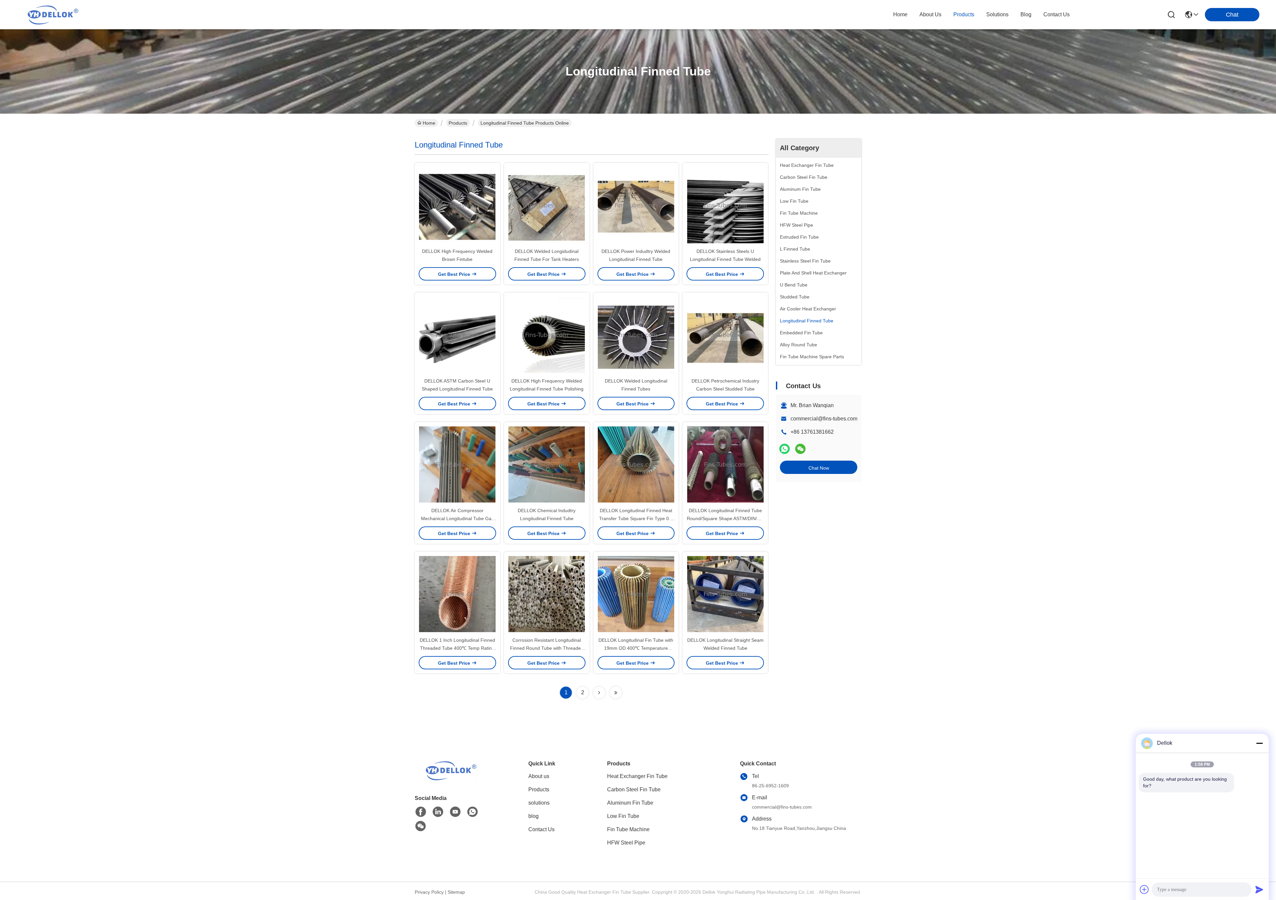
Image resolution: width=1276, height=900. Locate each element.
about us (930, 14)
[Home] (451, 778)
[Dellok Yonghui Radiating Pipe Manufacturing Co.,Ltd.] (53, 15)
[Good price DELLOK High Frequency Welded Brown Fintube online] (457, 205)
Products (458, 123)
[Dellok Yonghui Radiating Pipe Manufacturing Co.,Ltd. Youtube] (455, 812)
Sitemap (456, 892)
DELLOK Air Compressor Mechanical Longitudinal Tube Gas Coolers (457, 518)
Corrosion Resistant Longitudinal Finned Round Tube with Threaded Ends (547, 648)
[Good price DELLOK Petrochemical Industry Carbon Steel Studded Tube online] (725, 334)
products (963, 14)
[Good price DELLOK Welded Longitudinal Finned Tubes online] (636, 334)
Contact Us (541, 829)
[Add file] (1144, 889)
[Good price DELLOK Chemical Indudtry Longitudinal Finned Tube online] (546, 464)
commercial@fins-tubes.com (824, 418)
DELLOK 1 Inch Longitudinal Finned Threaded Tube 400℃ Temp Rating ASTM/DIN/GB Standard (457, 648)
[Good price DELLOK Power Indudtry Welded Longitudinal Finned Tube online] (636, 205)
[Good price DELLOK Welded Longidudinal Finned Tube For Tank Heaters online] (546, 205)
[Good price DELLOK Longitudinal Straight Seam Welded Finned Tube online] (725, 594)
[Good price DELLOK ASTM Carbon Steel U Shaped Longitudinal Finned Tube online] (457, 334)
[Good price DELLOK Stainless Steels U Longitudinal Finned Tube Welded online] (725, 205)
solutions (997, 14)
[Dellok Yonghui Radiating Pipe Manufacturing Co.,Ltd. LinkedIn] (438, 812)
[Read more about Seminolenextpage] (599, 693)
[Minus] (1259, 743)
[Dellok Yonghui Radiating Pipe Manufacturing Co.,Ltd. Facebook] (421, 812)
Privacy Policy (429, 892)
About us (538, 776)
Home (900, 14)
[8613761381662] (472, 812)
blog (1025, 14)
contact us (1056, 14)
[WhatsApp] (785, 449)
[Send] (1259, 889)
